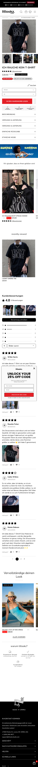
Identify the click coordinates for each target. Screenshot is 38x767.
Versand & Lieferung (12, 120)
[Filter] (4, 346)
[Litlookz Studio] (8, 12)
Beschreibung (8, 114)
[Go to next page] (25, 559)
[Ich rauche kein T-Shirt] (7, 58)
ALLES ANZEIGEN (19, 637)
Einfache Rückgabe (11, 132)
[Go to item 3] (31, 310)
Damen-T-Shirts (15, 17)
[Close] (34, 368)
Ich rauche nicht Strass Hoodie (14, 216)
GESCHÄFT (6, 741)
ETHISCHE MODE (9, 137)
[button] (20, 11)
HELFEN (5, 751)
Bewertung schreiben (19, 320)
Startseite (5, 17)
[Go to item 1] (8, 310)
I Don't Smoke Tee (9, 279)
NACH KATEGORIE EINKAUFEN (14, 746)
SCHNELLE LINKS (9, 757)
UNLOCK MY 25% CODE (19, 395)
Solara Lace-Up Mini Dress (12, 630)
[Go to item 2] (19, 310)
